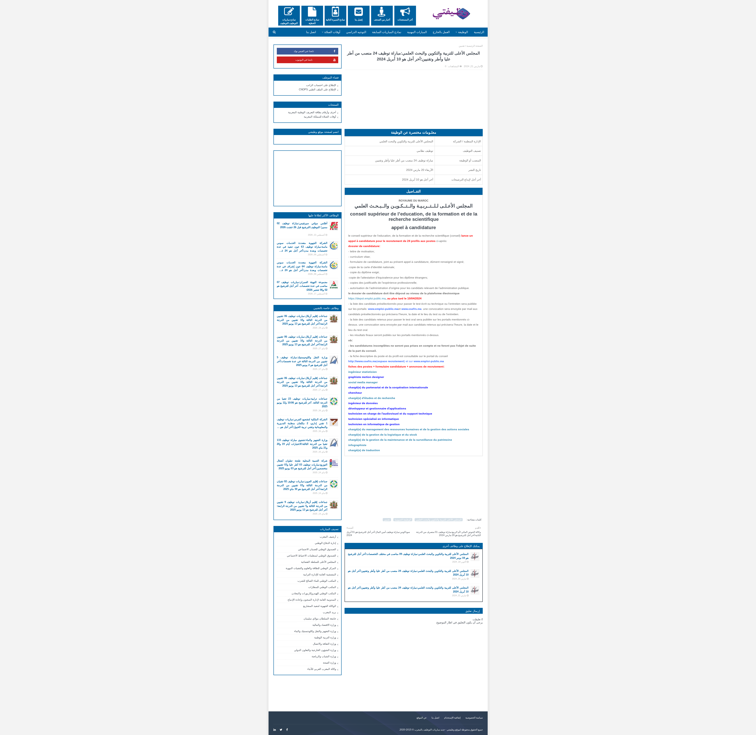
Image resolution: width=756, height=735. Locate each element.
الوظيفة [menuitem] (463, 32)
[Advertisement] (414, 101)
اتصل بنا (435, 717)
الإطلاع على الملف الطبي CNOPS (317, 89)
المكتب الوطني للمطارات (322, 587)
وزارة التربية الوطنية (325, 637)
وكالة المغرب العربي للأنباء (321, 668)
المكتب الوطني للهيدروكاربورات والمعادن (314, 593)
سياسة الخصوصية (474, 717)
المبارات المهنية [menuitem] (417, 32)
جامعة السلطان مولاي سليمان (320, 618)
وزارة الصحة (329, 662)
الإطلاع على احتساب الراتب (321, 85)
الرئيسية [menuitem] (479, 32)
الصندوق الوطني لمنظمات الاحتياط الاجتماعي (311, 555)
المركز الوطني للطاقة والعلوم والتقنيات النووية (311, 568)
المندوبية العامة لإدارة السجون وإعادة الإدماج (312, 599)
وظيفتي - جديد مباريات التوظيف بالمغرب (434, 729)
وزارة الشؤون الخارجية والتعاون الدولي (315, 650)
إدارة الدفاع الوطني (325, 543)
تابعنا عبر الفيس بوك (304, 51)
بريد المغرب (329, 612)
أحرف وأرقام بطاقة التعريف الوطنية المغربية (312, 112)
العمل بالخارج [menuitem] (441, 32)
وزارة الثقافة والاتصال (324, 643)
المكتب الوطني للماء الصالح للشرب (316, 580)
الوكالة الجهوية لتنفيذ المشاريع (319, 605)
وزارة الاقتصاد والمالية (324, 624)
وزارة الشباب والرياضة (324, 656)
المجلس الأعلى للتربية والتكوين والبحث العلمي (438, 519)
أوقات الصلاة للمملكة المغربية (320, 116)
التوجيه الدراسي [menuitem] (356, 32)
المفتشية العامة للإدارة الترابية (319, 574)
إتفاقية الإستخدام (452, 717)
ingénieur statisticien (362, 371)
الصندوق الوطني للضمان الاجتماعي (317, 549)
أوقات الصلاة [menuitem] (332, 32)
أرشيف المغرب (328, 536)
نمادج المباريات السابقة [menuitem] (386, 32)
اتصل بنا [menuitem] (311, 32)
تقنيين (462, 45)
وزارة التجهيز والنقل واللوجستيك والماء (315, 631)
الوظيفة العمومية (403, 519)
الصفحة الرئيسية (475, 45)
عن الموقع (422, 717)
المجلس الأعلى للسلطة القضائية (318, 561)
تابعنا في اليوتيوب (303, 59)
